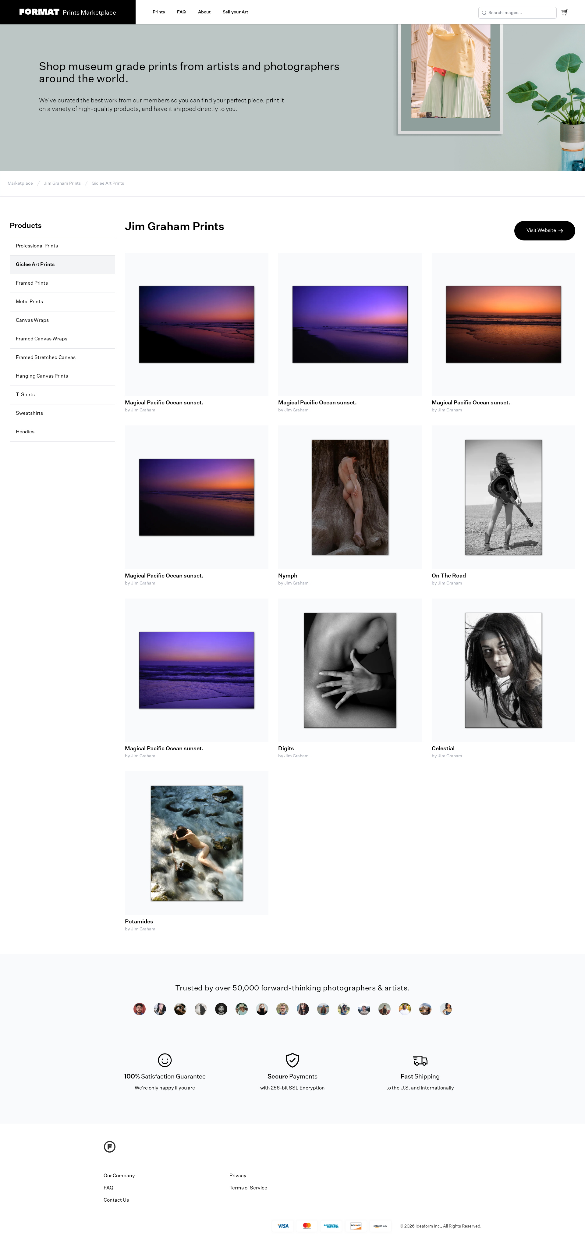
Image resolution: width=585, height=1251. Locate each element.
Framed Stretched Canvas (46, 357)
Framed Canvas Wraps (41, 339)
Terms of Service (248, 1188)
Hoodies (25, 432)
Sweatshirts (29, 413)
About (204, 12)
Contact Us (116, 1200)
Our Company (119, 1176)
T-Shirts (25, 395)
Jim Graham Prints (62, 183)
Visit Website (541, 230)
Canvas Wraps (32, 320)
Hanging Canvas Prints (42, 376)
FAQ (181, 12)
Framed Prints (32, 283)
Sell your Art (235, 12)
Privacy (237, 1176)
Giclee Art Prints (108, 183)
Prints (159, 12)
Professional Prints (37, 246)
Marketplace (20, 183)
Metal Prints (29, 302)
